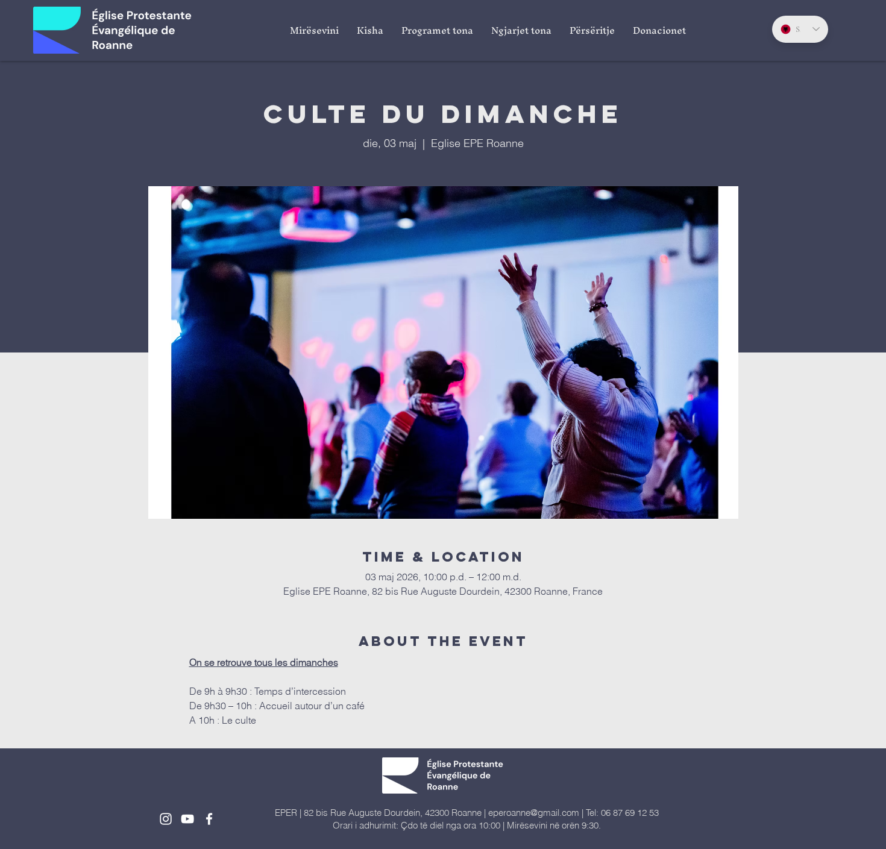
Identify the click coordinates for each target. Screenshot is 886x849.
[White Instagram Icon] (166, 819)
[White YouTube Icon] (187, 819)
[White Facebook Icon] (209, 819)
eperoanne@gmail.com (533, 812)
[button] (370, 30)
